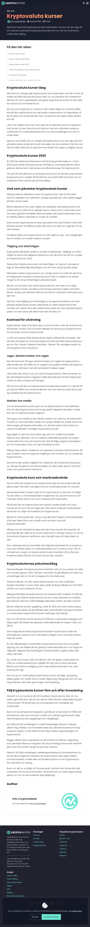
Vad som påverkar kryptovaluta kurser (24, 70)
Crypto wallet (12, 875)
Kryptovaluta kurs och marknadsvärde (24, 80)
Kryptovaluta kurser (17, 54)
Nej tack (35, 917)
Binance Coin (64, 838)
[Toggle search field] (83, 3)
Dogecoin (63, 845)
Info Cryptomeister (18, 21)
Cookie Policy (38, 842)
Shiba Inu (63, 855)
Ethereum (63, 842)
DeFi (8, 889)
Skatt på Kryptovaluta (15, 896)
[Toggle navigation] (87, 3)
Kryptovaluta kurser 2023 (19, 64)
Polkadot (63, 852)
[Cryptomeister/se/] (13, 3)
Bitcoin (62, 835)
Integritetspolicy (39, 845)
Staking (10, 892)
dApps (9, 886)
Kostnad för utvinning (17, 75)
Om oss (36, 835)
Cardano (63, 849)
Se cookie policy (75, 911)
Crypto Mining (12, 879)
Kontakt (36, 838)
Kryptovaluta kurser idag (19, 59)
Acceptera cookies (51, 917)
